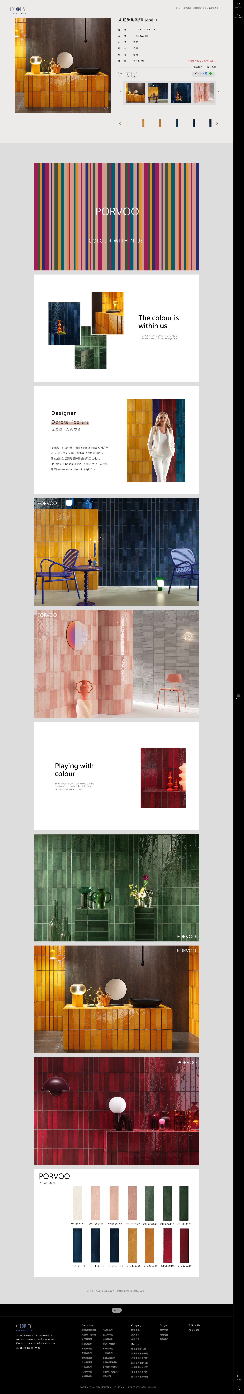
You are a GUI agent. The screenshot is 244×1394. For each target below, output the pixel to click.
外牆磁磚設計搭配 (139, 1372)
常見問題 (164, 1330)
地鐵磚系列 (87, 1376)
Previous (19, 65)
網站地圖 (152, 1387)
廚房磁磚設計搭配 (139, 1362)
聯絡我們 (164, 1339)
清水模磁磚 (87, 1357)
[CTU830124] (210, 123)
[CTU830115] (160, 123)
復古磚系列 (108, 1334)
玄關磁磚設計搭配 (139, 1367)
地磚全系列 (108, 1348)
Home (178, 8)
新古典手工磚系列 (111, 1367)
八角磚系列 (87, 1371)
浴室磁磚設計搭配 (139, 1358)
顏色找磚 (107, 1376)
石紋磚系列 (87, 1343)
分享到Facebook (206, 73)
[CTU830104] (177, 123)
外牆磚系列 (108, 1339)
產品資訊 (187, 8)
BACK (116, 1310)
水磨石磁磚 (87, 1362)
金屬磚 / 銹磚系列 (111, 1371)
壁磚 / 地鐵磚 (109, 1343)
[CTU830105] (143, 123)
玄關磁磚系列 (109, 1357)
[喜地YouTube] (197, 1330)
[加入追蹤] (106, 108)
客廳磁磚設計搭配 (139, 1353)
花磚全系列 (108, 1330)
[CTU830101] (126, 123)
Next (106, 65)
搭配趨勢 (164, 1334)
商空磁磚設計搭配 (139, 1376)
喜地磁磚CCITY (18, 10)
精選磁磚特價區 (200, 8)
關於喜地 (135, 1330)
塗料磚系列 (87, 1353)
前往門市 (135, 1339)
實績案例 (135, 1334)
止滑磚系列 (108, 1353)
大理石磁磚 (87, 1339)
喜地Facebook (189, 1330)
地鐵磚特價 (213, 8)
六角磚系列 (87, 1367)
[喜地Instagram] (193, 1330)
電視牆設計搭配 (138, 1348)
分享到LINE (210, 73)
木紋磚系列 (87, 1348)
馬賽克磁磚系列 (110, 1362)
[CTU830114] (193, 123)
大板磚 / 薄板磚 (89, 1334)
